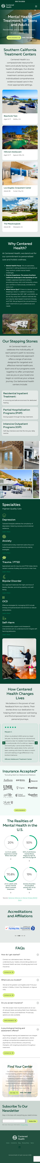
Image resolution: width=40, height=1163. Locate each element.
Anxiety (6, 541)
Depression (8, 520)
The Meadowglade (12, 224)
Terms (32, 1143)
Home (7, 1143)
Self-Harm (8, 622)
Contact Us (7, 972)
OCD (5, 601)
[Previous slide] (3, 742)
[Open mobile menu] (36, 6)
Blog (19, 1143)
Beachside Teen (10, 116)
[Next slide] (36, 742)
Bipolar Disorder (11, 581)
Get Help (12, 1093)
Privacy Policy (24, 1124)
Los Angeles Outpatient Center (17, 188)
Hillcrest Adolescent (12, 152)
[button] (20, 324)
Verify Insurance (13, 37)
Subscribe (32, 1121)
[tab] (15, 935)
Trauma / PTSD (11, 562)
